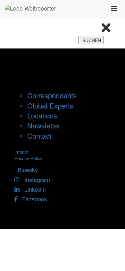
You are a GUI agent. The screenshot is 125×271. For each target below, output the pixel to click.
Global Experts (50, 105)
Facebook (32, 199)
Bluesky (26, 169)
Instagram (35, 179)
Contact (39, 136)
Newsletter (43, 125)
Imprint (21, 152)
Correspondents (52, 95)
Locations (42, 115)
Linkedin (33, 189)
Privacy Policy (28, 158)
